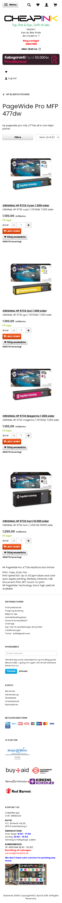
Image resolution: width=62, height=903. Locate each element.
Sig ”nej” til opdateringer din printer (23, 627)
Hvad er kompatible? (16, 620)
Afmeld (23, 671)
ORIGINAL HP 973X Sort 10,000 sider (25, 521)
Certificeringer (13, 630)
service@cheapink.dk (18, 852)
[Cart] (55, 4)
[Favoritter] (38, 4)
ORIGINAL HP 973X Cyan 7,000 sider (25, 205)
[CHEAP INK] (31, 19)
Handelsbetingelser (15, 617)
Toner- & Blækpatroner (17, 633)
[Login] (46, 4)
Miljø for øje (11, 614)
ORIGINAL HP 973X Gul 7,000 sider (24, 311)
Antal (5, 225)
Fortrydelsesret (13, 607)
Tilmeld (11, 671)
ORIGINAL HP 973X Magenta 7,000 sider (28, 416)
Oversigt (9, 623)
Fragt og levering (14, 610)
